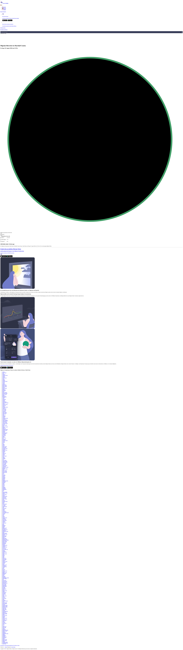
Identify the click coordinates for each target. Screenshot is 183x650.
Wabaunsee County (5, 630)
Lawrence (3, 510)
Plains (3, 575)
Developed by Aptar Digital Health (5, 645)
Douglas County (4, 430)
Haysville (3, 474)
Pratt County (4, 580)
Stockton (3, 616)
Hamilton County (5, 468)
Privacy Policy (17, 645)
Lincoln (3, 516)
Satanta (3, 596)
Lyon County (4, 522)
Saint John (3, 593)
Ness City (3, 547)
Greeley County (4, 465)
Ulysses (3, 625)
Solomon (3, 610)
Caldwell (3, 397)
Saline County (4, 595)
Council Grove (4, 421)
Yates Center (4, 643)
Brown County (4, 394)
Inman (3, 490)
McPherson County (5, 531)
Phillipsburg (4, 573)
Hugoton (3, 486)
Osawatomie (4, 559)
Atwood (3, 382)
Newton (3, 550)
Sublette (3, 617)
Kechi (3, 499)
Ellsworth (3, 439)
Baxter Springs (4, 388)
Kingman (3, 500)
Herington (3, 475)
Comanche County (5, 418)
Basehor (3, 387)
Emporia (3, 442)
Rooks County (4, 586)
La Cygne (3, 505)
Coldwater (3, 415)
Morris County (4, 540)
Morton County (4, 541)
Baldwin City (4, 384)
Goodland (3, 458)
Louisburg (3, 521)
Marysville (3, 528)
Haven (3, 473)
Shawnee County (4, 605)
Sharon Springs (4, 603)
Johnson (3, 495)
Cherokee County (5, 404)
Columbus (3, 416)
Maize (3, 524)
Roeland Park (4, 585)
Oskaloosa (3, 562)
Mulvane (3, 544)
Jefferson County (4, 492)
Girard (3, 456)
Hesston (3, 476)
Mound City (4, 542)
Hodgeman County (5, 480)
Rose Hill (3, 587)
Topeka (3, 621)
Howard (3, 485)
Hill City (3, 479)
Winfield (3, 641)
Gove (3, 459)
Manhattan (3, 525)
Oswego (3, 563)
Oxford (3, 567)
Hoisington (4, 481)
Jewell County (4, 494)
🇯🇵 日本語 (4, 9)
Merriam (3, 534)
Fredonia (3, 450)
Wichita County (4, 639)
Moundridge (4, 543)
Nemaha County (4, 545)
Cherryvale (4, 405)
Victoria (3, 628)
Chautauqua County (5, 402)
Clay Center (4, 409)
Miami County (4, 535)
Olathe (3, 557)
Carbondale (4, 399)
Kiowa (3, 503)
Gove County (4, 460)
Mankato (3, 526)
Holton (3, 483)
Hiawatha (3, 477)
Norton (3, 552)
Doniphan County (5, 429)
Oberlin (3, 555)
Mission (3, 537)
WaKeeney (4, 629)
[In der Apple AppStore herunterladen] (4, 20)
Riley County (4, 584)
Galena (3, 452)
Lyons (3, 523)
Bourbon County (4, 393)
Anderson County (5, 375)
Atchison (3, 380)
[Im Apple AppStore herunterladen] (3, 368)
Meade (3, 532)
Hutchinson (4, 488)
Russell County (4, 590)
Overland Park (4, 566)
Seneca (3, 601)
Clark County (4, 408)
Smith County (4, 609)
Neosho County (4, 546)
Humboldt (3, 487)
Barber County (4, 385)
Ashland (3, 379)
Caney (3, 398)
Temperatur (3, 241)
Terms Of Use (13, 645)
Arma (3, 378)
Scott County (4, 598)
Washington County (5, 633)
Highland (3, 478)
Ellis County (4, 438)
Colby (3, 414)
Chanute (3, 400)
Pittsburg (3, 574)
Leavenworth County (5, 512)
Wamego (3, 631)
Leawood (3, 513)
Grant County (4, 462)
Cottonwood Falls (5, 420)
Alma (3, 373)
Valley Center (4, 626)
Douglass (3, 431)
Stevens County (4, 615)
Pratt (3, 579)
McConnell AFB (4, 529)
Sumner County (4, 618)
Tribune (3, 624)
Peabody (3, 571)
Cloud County (4, 412)
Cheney (3, 403)
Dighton (3, 427)
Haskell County (4, 472)
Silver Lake (4, 607)
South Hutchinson (5, 611)
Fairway (3, 445)
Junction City (4, 497)
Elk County (4, 435)
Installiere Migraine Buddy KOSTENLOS (6, 365)
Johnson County (4, 496)
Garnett (3, 455)
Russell (3, 589)
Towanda (3, 622)
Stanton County (4, 613)
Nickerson (3, 551)
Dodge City (4, 428)
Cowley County (4, 422)
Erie (3, 443)
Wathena (3, 634)
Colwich (3, 417)
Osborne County (4, 561)
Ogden (3, 556)
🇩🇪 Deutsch (4, 8)
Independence (4, 489)
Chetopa (3, 406)
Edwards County (4, 432)
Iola (2, 491)
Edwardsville (4, 433)
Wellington (4, 635)
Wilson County (4, 640)
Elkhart (3, 436)
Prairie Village (4, 578)
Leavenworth (4, 511)
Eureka (3, 444)
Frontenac (3, 451)
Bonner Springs (4, 392)
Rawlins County (4, 581)
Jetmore (3, 493)
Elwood (3, 441)
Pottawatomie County (5, 577)
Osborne (3, 560)
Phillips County (4, 572)
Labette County (4, 506)
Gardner (3, 454)
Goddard (3, 457)
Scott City (3, 597)
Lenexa (3, 514)
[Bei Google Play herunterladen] (10, 20)
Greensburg (4, 466)
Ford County (4, 447)
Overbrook (4, 565)
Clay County (4, 410)
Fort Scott (3, 449)
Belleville (3, 390)
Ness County (4, 548)
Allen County (4, 372)
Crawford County (5, 423)
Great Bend (4, 464)
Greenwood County (5, 467)
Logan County (4, 520)
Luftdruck (2, 237)
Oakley (3, 554)
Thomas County (4, 619)
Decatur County (4, 425)
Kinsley (3, 502)
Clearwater (4, 411)
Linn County (4, 519)
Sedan (3, 599)
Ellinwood (3, 437)
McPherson (4, 530)
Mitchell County (4, 539)
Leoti (3, 515)
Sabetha (3, 591)
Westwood (3, 637)
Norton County (4, 553)
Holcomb (3, 482)
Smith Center (4, 608)
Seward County (4, 602)
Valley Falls (4, 627)
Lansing (3, 509)
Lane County (4, 508)
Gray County (4, 463)
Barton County (4, 386)
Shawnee (3, 604)
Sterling (3, 614)
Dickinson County (5, 426)
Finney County (4, 446)
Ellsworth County (5, 440)
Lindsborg (3, 518)
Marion (3, 527)
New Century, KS (5, 549)
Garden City (4, 453)
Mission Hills (4, 538)
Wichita (3, 638)
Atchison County (4, 381)
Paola (3, 568)
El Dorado (3, 434)
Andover (3, 376)
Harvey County (4, 471)
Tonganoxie (4, 620)
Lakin (3, 507)
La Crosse (3, 504)
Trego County (4, 623)
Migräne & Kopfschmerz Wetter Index (6, 232)
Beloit (3, 391)
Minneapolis (4, 536)
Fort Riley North (4, 448)
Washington (4, 632)
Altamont (3, 374)
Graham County (4, 461)
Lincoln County (4, 517)
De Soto (3, 424)
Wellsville (3, 636)
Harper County (4, 470)
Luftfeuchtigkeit (3, 239)
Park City (3, 569)
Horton (3, 484)
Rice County (4, 583)
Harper (3, 469)
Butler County (4, 396)
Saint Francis (4, 592)
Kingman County (5, 501)
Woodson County (5, 642)
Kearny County (4, 498)
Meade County (4, 533)
